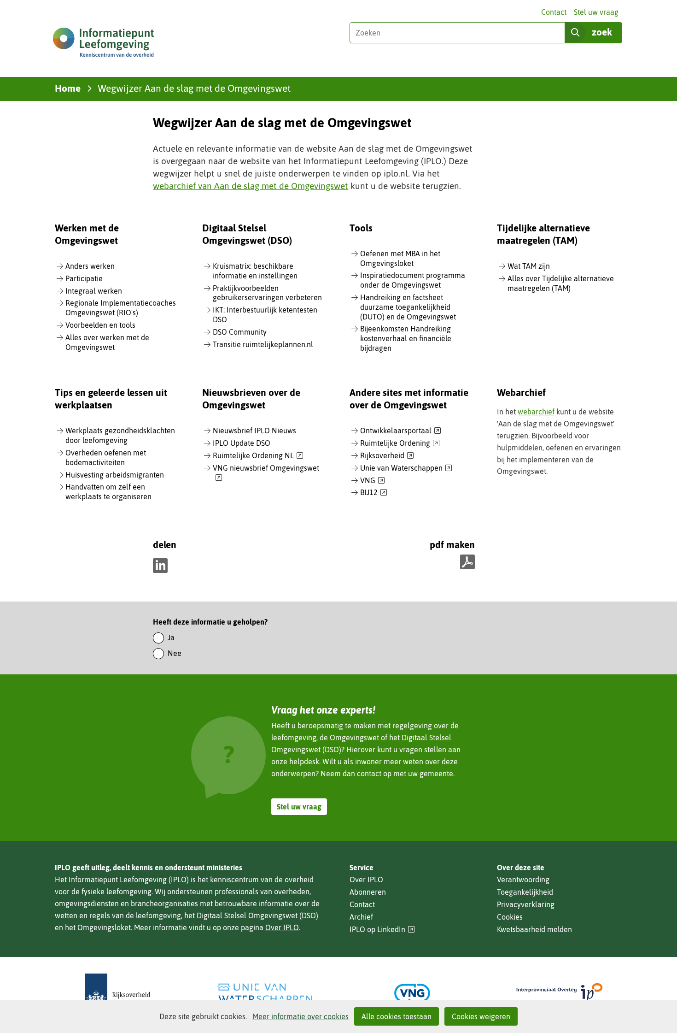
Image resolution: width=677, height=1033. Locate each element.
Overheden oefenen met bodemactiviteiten (105, 457)
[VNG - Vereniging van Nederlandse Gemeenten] (412, 993)
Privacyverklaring (525, 904)
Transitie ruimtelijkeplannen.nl (263, 344)
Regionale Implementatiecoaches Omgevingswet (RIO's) (120, 308)
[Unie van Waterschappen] (265, 993)
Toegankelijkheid (525, 892)
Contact (553, 12)
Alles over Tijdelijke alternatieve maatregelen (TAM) (561, 283)
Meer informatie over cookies (300, 1016)
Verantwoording (523, 879)
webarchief (536, 411)
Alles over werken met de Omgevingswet (107, 342)
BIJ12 (373, 492)
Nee (174, 653)
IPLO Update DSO (241, 443)
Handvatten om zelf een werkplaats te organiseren (108, 492)
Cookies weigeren (481, 1016)
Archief (361, 917)
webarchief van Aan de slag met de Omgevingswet (250, 186)
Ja (171, 637)
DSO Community (240, 332)
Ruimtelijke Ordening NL (258, 455)
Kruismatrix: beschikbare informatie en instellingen (255, 271)
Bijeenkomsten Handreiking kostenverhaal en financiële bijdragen (405, 338)
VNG (372, 480)
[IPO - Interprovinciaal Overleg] (559, 993)
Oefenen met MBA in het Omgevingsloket (400, 258)
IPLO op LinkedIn (382, 929)
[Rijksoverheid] (117, 993)
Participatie (84, 278)
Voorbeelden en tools (100, 325)
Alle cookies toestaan (397, 1016)
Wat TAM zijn (529, 266)
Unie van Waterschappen (406, 468)
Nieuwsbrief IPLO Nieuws (254, 430)
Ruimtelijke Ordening (400, 443)
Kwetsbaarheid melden (534, 929)
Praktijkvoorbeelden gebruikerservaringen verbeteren (267, 293)
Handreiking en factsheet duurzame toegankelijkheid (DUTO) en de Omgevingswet (408, 307)
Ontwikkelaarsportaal (400, 431)
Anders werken (90, 266)
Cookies (510, 917)
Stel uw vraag (596, 12)
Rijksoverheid (387, 455)
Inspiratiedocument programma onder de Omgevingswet (412, 280)
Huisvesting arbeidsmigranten (114, 475)
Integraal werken (93, 291)
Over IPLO (282, 927)
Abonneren (368, 892)
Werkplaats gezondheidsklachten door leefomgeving (120, 435)
